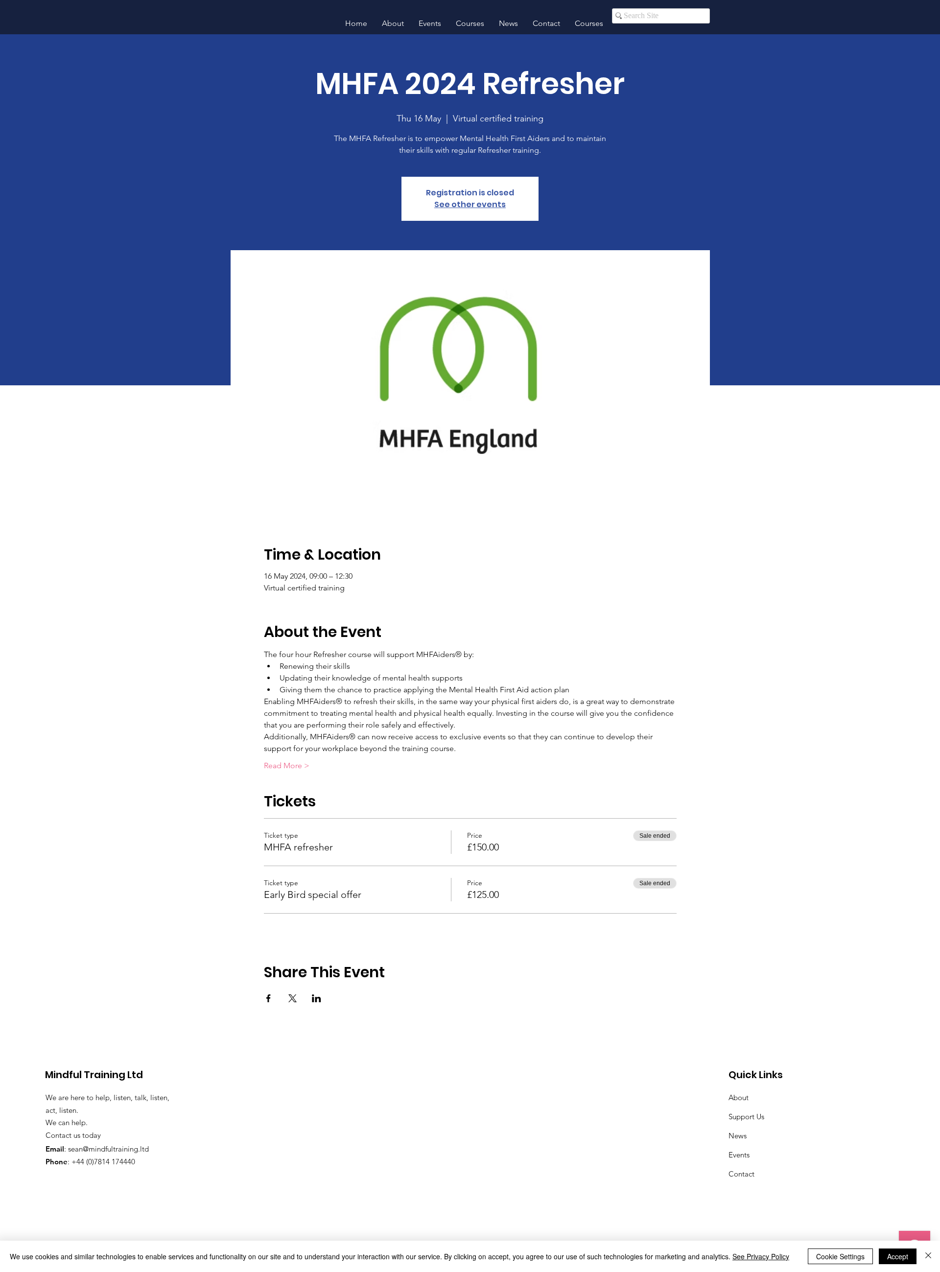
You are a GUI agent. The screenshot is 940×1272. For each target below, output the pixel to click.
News (737, 1135)
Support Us (746, 1116)
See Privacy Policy (760, 1256)
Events (739, 1154)
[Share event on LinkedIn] (316, 998)
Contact (741, 1173)
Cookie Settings (840, 1256)
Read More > (286, 765)
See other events (470, 204)
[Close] (928, 1256)
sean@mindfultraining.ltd (108, 1149)
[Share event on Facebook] (268, 998)
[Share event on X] (292, 998)
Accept (897, 1256)
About (738, 1097)
